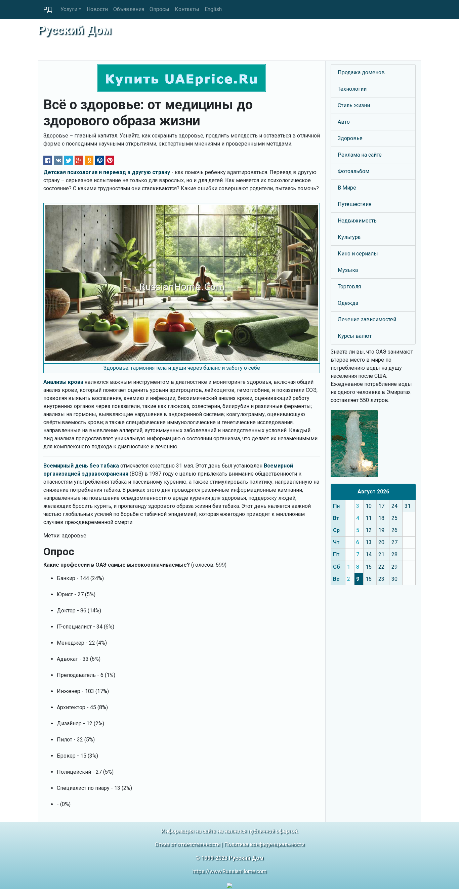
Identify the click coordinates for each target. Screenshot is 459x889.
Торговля (349, 286)
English (213, 9)
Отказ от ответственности (187, 844)
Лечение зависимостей (367, 319)
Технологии (352, 89)
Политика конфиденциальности (264, 844)
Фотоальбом (353, 171)
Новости (97, 9)
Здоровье (350, 138)
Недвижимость (357, 220)
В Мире (347, 188)
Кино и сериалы (358, 253)
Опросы (159, 9)
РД (47, 9)
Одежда (348, 303)
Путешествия (354, 204)
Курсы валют (355, 336)
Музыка (348, 270)
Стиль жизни (354, 105)
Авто (344, 122)
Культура (349, 237)
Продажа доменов (361, 72)
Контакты (187, 9)
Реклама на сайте (360, 155)
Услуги (68, 9)
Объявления (128, 9)
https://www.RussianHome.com (229, 871)
